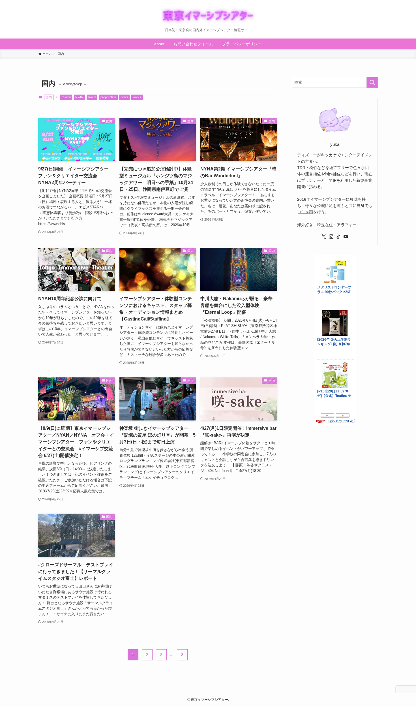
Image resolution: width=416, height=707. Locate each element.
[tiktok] (338, 237)
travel (92, 97)
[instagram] (331, 237)
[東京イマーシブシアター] (208, 15)
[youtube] (346, 237)
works (137, 97)
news (124, 97)
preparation (108, 97)
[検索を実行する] (372, 82)
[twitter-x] (324, 237)
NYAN (79, 97)
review (66, 97)
